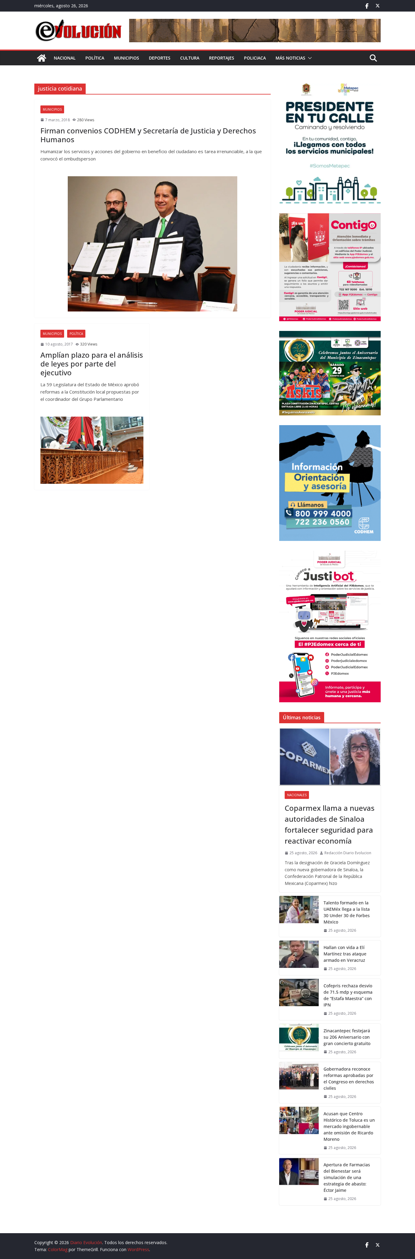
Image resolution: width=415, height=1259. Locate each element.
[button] (308, 58)
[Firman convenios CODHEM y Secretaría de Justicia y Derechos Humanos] (152, 243)
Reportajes (221, 58)
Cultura (189, 58)
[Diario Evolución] (41, 58)
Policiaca (255, 58)
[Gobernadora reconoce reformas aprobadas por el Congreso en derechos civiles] (299, 1082)
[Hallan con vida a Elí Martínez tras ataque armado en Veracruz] (299, 958)
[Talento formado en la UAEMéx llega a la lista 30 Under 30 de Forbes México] (299, 916)
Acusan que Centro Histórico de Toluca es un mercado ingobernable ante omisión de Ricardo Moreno (349, 1126)
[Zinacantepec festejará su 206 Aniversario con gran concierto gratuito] (299, 1041)
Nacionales (297, 795)
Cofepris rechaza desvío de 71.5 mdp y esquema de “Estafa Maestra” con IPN (348, 995)
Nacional (65, 58)
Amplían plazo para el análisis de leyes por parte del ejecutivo (91, 363)
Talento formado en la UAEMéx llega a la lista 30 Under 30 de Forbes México (347, 912)
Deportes (159, 58)
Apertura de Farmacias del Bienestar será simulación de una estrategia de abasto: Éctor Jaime (347, 1177)
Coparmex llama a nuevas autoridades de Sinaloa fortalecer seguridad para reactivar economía (330, 824)
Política (94, 58)
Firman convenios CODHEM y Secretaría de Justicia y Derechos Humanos (148, 135)
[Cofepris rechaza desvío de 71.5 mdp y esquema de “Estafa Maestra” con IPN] (299, 999)
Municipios (126, 58)
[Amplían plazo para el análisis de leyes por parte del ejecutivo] (91, 450)
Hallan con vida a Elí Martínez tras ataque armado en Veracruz (345, 953)
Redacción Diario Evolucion (347, 852)
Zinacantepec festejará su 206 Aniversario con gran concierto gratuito (347, 1037)
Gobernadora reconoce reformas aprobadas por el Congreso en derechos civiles (349, 1078)
